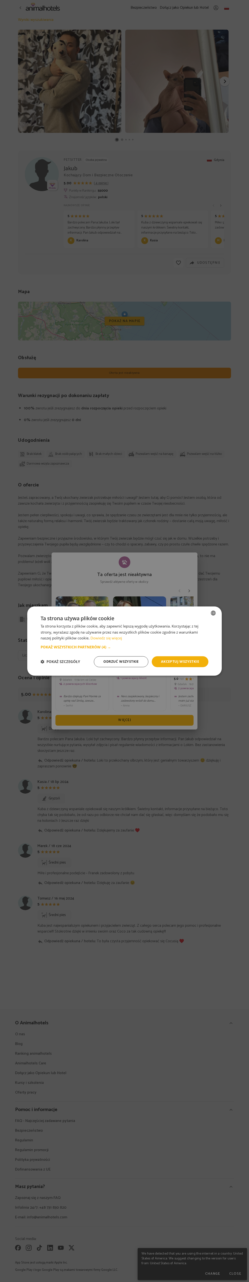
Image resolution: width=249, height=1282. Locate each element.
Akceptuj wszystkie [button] (180, 661)
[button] (124, 647)
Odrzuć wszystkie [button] (121, 661)
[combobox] (213, 613)
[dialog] (124, 641)
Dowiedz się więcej (106, 638)
